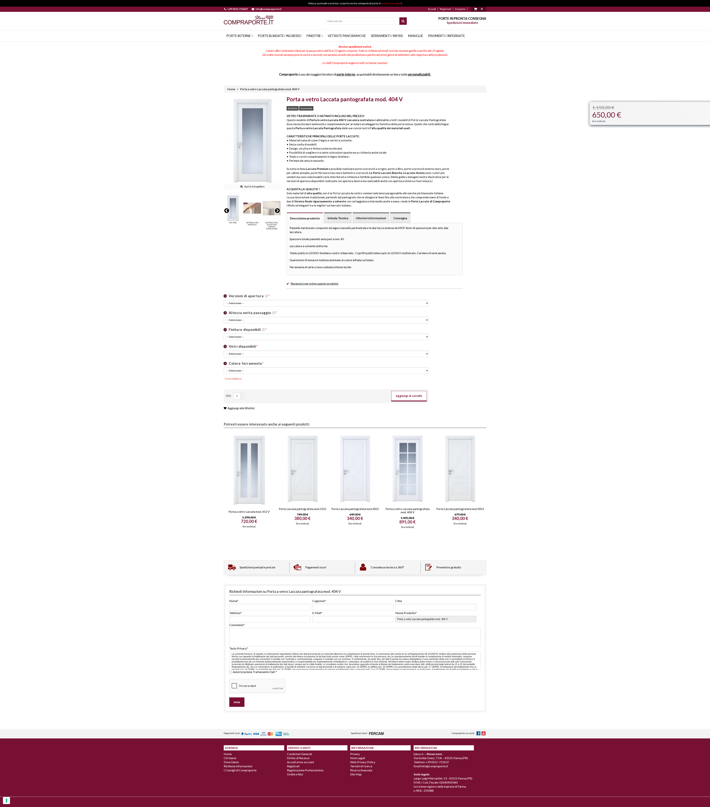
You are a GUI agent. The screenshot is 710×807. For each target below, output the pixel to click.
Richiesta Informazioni (238, 766)
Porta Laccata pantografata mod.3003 (460, 509)
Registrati (445, 9)
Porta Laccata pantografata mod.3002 (355, 509)
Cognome (319, 601)
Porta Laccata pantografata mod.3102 (302, 509)
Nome (233, 601)
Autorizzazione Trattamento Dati (255, 672)
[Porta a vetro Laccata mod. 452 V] (249, 469)
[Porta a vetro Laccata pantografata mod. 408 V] (407, 468)
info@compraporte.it (269, 9)
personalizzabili (419, 74)
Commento (237, 625)
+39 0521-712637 (437, 762)
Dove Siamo (231, 762)
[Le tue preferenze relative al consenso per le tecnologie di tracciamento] (6, 800)
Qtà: (228, 395)
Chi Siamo (230, 758)
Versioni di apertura (249, 296)
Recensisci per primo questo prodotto (314, 283)
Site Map (356, 774)
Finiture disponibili (248, 329)
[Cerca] (403, 21)
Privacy (355, 754)
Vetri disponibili (243, 346)
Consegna (400, 218)
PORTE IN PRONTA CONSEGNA (462, 18)
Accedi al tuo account (300, 762)
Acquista (460, 9)
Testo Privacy (238, 648)
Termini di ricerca (361, 766)
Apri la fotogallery (254, 186)
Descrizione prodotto (305, 218)
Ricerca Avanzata (361, 770)
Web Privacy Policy (362, 762)
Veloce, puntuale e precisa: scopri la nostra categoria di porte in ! (355, 3)
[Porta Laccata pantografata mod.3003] (460, 468)
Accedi (432, 9)
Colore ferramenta (246, 363)
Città (398, 601)
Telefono (235, 613)
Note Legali (357, 758)
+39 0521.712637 (237, 9)
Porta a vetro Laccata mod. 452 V (249, 511)
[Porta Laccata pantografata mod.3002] (355, 468)
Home (231, 89)
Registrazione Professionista (305, 770)
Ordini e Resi (295, 774)
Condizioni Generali (299, 754)
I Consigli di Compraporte (240, 770)
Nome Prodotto (406, 613)
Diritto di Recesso (298, 758)
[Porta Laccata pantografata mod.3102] (302, 468)
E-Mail (317, 613)
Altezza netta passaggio (253, 313)
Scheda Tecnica (337, 218)
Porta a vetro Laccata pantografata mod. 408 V (408, 510)
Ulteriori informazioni (371, 218)
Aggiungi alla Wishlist (241, 408)
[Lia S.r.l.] (249, 20)
